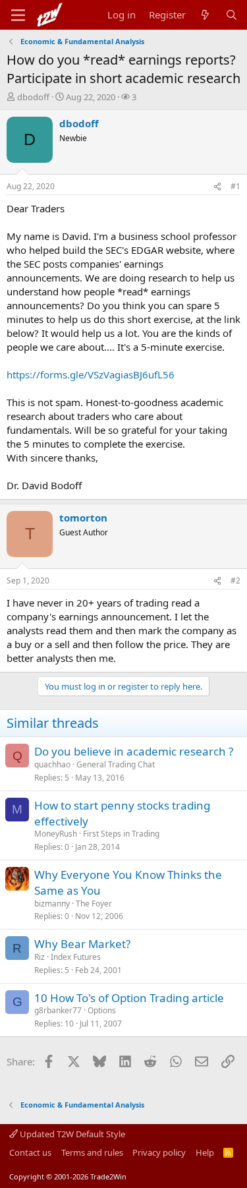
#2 (235, 580)
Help (205, 1152)
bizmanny (52, 903)
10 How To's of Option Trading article (129, 997)
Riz (39, 957)
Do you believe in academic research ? (133, 751)
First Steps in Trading (121, 833)
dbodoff (33, 97)
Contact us (30, 1152)
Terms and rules (92, 1152)
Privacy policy (159, 1152)
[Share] (217, 186)
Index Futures (76, 957)
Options (102, 1010)
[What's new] (205, 15)
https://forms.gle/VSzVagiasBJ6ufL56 (91, 374)
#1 (235, 186)
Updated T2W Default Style (71, 1134)
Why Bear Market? (82, 943)
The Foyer (94, 903)
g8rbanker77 (58, 1010)
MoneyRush (55, 833)
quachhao (52, 764)
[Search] (231, 15)
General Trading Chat (115, 764)
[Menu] (18, 15)
